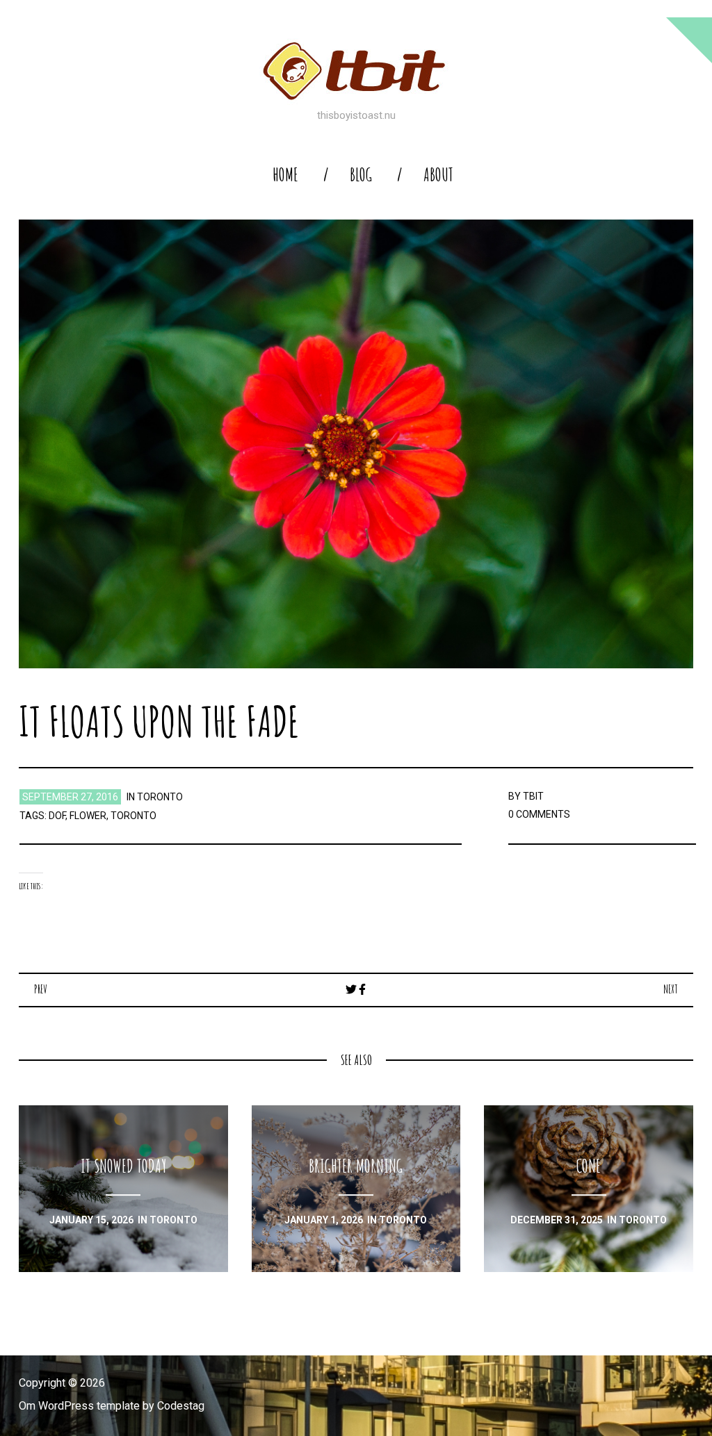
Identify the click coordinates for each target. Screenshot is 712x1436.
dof (57, 815)
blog (361, 174)
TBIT (533, 796)
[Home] (356, 71)
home (285, 174)
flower (88, 815)
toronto (160, 796)
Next (670, 989)
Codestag (180, 1405)
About (438, 174)
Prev (40, 989)
